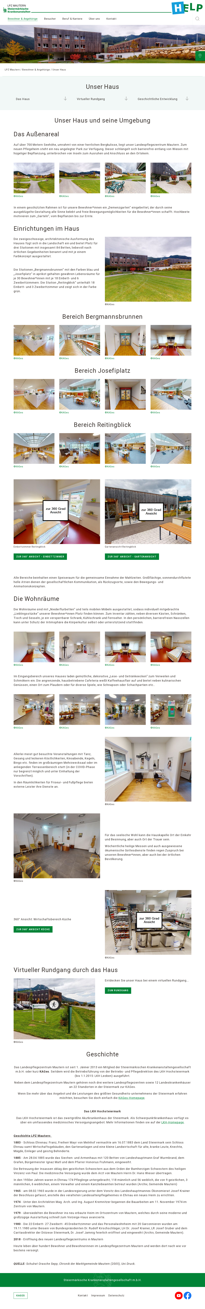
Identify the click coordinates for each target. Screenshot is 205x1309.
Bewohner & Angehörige (23, 18)
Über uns (94, 18)
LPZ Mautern (12, 69)
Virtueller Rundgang (91, 99)
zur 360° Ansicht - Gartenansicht (132, 556)
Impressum (98, 1295)
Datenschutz (116, 1295)
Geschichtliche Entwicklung (157, 99)
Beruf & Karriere (72, 18)
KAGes (20, 1295)
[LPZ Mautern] (187, 8)
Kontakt (111, 18)
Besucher (50, 18)
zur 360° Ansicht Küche (33, 929)
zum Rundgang (118, 990)
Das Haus (23, 99)
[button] (197, 19)
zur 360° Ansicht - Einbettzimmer (40, 556)
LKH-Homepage (172, 1122)
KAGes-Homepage (132, 1098)
